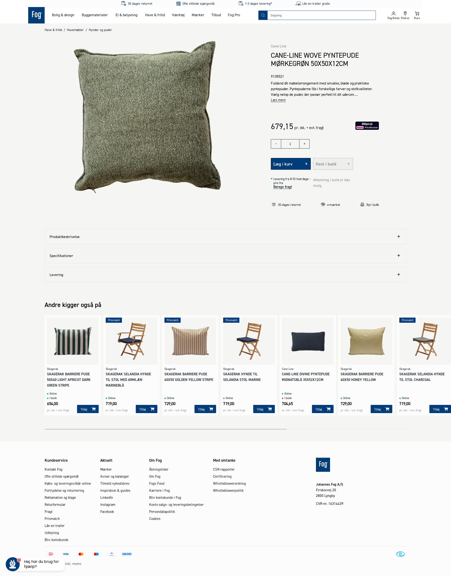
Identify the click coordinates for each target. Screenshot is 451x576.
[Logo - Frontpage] (36, 15)
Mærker (198, 14)
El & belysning (126, 14)
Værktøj (178, 14)
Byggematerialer (95, 14)
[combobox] (322, 15)
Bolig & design (63, 14)
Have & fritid (155, 14)
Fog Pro (234, 14)
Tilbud (216, 14)
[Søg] (263, 15)
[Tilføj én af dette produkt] (304, 144)
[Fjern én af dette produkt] (276, 144)
